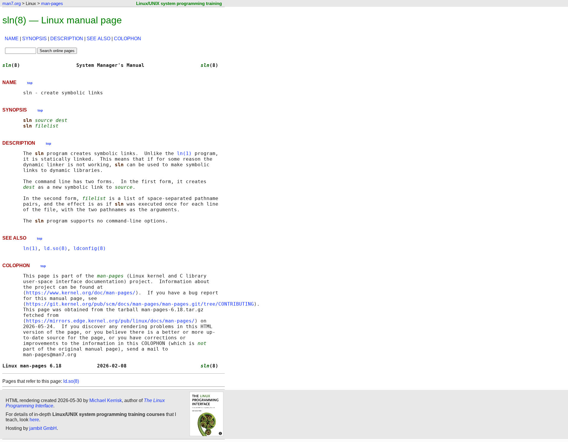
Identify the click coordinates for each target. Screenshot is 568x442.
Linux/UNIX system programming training (179, 3)
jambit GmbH (43, 428)
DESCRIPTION (66, 38)
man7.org (11, 3)
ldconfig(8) (89, 248)
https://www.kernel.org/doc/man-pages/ (80, 293)
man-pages (52, 3)
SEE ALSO (98, 38)
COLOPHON (127, 38)
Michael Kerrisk (105, 400)
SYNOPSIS (34, 38)
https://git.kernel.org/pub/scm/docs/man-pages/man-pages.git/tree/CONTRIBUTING (140, 304)
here (34, 419)
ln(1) (184, 153)
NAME (12, 38)
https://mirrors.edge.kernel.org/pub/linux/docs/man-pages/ (110, 321)
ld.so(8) (55, 248)
